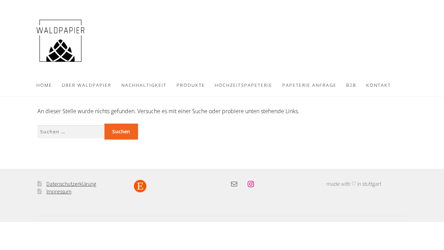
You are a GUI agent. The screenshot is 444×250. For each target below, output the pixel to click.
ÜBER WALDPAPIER (86, 85)
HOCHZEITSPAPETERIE (243, 85)
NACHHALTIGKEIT (143, 85)
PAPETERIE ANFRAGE (309, 85)
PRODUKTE (191, 85)
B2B (351, 85)
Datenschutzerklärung (71, 183)
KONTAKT (378, 85)
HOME (44, 85)
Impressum (58, 191)
